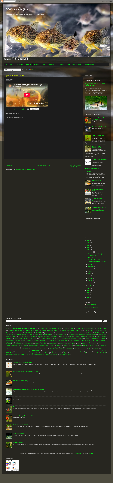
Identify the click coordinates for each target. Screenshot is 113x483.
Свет (54, 334)
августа (90, 271)
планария (83, 332)
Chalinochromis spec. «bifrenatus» (68, 338)
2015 (88, 250)
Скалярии (59, 334)
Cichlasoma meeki (10, 340)
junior (61, 347)
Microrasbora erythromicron (81, 348)
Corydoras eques (9, 342)
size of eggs (59, 353)
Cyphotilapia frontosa (92, 343)
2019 (88, 240)
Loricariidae (9, 64)
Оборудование (49, 332)
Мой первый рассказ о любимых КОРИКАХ (25, 371)
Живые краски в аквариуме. (21, 398)
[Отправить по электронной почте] (31, 109)
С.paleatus (36, 334)
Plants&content (97, 351)
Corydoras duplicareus (99, 340)
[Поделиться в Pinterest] (38, 109)
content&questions (89, 64)
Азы (7, 328)
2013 (88, 290)
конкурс (78, 330)
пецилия (64, 332)
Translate (35, 70)
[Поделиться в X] (34, 109)
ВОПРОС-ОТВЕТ (80, 328)
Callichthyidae (19, 64)
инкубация (50, 330)
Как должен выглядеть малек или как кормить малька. (28, 389)
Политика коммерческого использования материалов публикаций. (93, 170)
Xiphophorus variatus (64, 354)
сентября (91, 269)
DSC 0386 (90, 257)
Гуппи (99, 328)
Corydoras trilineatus (28, 343)
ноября (90, 264)
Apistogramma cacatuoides (44, 336)
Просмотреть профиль (91, 307)
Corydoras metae (46, 342)
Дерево (10, 330)
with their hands (76, 64)
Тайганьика (71, 334)
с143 (41, 334)
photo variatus (88, 351)
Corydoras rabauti (81, 342)
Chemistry (87, 338)
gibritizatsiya (78, 345)
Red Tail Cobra (26, 352)
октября (90, 266)
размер (30, 334)
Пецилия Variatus (74, 332)
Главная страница (43, 166)
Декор (105, 328)
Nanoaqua (51, 64)
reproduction (34, 353)
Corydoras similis (91, 342)
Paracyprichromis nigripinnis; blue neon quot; (53, 351)
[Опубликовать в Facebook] (36, 109)
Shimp (47, 353)
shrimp (43, 64)
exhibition (52, 345)
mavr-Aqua (17, 8)
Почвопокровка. (10, 334)
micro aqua (70, 348)
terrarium (89, 352)
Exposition (59, 345)
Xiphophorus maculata (39, 354)
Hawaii (96, 345)
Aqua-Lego (55, 336)
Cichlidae (18, 340)
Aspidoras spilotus (100, 336)
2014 (88, 288)
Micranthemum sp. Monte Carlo (57, 348)
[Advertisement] (43, 161)
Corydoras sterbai (17, 343)
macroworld (77, 453)
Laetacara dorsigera (97, 347)
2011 (88, 295)
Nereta (11, 351)
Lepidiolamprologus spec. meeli (12, 348)
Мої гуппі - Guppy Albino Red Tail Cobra (99, 118)
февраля (91, 283)
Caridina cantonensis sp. (47, 338)
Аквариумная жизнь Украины (22, 328)
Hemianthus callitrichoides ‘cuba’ (13, 347)
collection (28, 340)
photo (68, 64)
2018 (88, 243)
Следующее (10, 166)
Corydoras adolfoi (63, 340)
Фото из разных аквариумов (96, 181)
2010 (88, 297)
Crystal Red (71, 343)
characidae (80, 338)
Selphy (42, 352)
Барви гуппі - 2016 (55, 328)
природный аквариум (21, 334)
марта (90, 280)
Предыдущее (75, 166)
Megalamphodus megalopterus (41, 348)
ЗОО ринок (38, 330)
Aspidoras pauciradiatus (88, 336)
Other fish (28, 64)
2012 (88, 292)
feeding (65, 345)
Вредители (88, 328)
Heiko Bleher (103, 345)
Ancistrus (33, 336)
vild (27, 354)
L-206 (76, 347)
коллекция (71, 330)
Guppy (91, 345)
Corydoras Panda (56, 342)
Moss (90, 348)
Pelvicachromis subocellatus (71, 351)
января (90, 285)
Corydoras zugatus (53, 343)
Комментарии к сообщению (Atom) (26, 169)
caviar (58, 338)
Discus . (20, 345)
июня (90, 273)
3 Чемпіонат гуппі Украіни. (99, 126)
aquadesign (63, 336)
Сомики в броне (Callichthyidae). (96, 146)
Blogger (90, 453)
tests (94, 352)
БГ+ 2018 (65, 328)
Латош (85, 330)
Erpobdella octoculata (43, 345)
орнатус (57, 332)
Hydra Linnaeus (41, 347)
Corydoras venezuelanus (41, 343)
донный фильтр (29, 330)
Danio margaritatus (12, 345)
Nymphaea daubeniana (20, 351)
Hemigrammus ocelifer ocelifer (28, 347)
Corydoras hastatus (34, 342)
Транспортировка (102, 334)
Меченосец (8, 332)
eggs (25, 345)
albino (26, 336)
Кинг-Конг (64, 330)
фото (13, 336)
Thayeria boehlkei (101, 353)
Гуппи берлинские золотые (21, 407)
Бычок (71, 328)
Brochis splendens (18, 338)
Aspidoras (77, 336)
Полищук (90, 332)
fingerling (71, 345)
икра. (44, 330)
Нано (38, 332)
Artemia (71, 336)
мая (89, 276)
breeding (8, 338)
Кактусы (57, 330)
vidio (22, 354)
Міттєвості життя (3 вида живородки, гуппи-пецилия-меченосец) (99, 209)
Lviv (32, 348)
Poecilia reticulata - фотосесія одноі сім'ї (98, 199)
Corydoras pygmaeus (69, 342)
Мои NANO (28, 332)
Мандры (103, 330)
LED (105, 347)
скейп (65, 334)
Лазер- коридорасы (18, 433)
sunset (77, 352)
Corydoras (53, 340)
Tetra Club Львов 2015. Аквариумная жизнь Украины (97, 260)
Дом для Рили (19, 330)
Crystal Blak (63, 343)
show (53, 353)
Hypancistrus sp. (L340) (52, 347)
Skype (65, 353)
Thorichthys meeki (10, 354)
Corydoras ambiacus (74, 340)
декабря (90, 252)
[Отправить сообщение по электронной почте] (28, 109)
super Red (83, 353)
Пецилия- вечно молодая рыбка (22, 362)
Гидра (93, 328)
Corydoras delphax (85, 340)
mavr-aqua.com (91, 304)
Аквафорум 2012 (44, 328)
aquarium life (60, 64)
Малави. (92, 330)
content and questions (40, 340)
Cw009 (79, 343)
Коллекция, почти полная (20, 424)
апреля (90, 278)
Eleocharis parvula (33, 345)
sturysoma (72, 352)
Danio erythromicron (103, 343)
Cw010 (84, 343)
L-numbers (82, 347)
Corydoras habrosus (20, 342)
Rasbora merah (18, 352)
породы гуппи (99, 332)
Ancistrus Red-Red (18, 442)
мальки (97, 330)
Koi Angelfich (68, 347)
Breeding (36, 64)
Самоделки (47, 334)
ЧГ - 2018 (21, 336)
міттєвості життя (18, 332)
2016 (88, 247)
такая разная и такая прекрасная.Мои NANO (86, 334)
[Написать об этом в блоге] (33, 109)
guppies (85, 345)
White (31, 354)
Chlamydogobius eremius (98, 338)
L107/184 (89, 347)
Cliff (23, 340)
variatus (17, 354)
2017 (88, 245)
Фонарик (8, 336)
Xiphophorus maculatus (51, 354)
